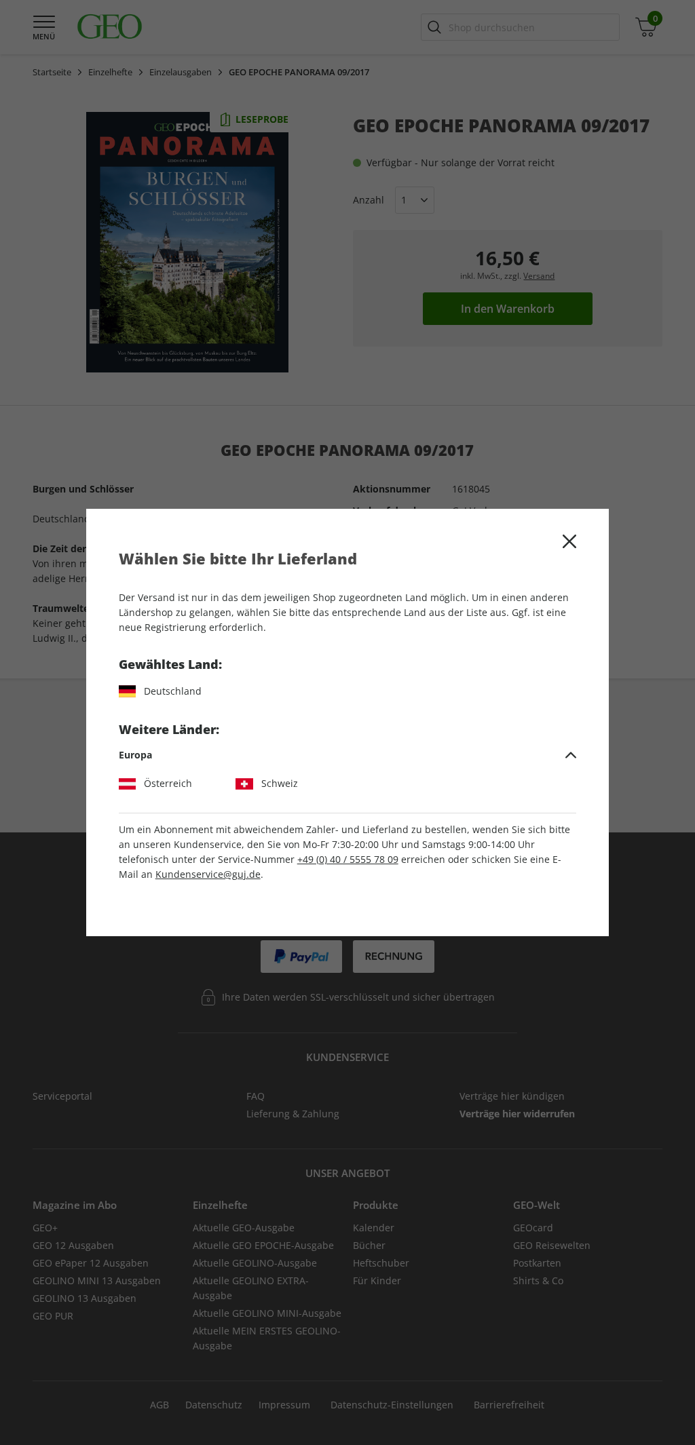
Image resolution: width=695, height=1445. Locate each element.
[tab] (348, 755)
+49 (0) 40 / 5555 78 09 (347, 859)
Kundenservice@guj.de (208, 874)
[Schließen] (569, 541)
